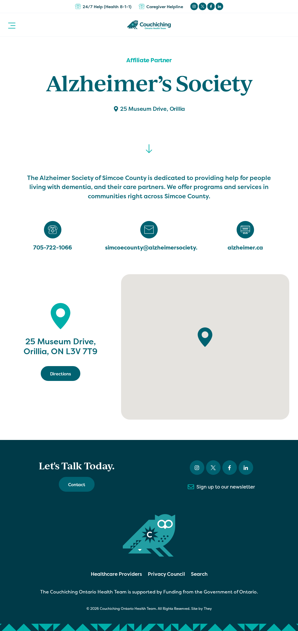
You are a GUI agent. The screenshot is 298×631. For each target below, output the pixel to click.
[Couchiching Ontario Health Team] (149, 24)
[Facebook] (211, 6)
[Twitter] (202, 6)
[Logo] (149, 535)
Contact (76, 485)
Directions (60, 374)
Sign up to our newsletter (225, 487)
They (208, 609)
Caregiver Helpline (164, 6)
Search (199, 574)
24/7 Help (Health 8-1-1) (107, 6)
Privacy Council (166, 574)
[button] (11, 24)
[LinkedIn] (219, 6)
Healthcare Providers (116, 574)
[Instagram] (194, 6)
